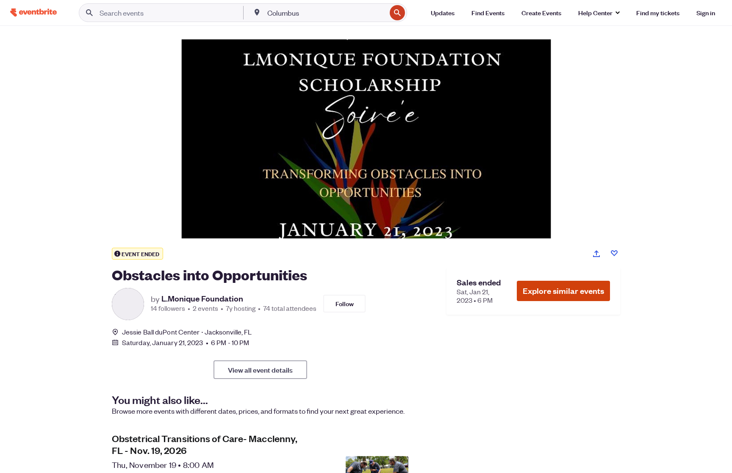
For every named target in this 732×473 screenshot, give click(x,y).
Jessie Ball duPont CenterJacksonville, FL (187, 331)
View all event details (260, 369)
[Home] (33, 12)
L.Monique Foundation (202, 298)
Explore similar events (563, 290)
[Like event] (614, 253)
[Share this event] (596, 253)
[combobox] (326, 12)
